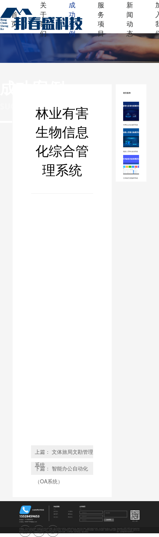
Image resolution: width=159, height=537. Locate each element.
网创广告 (135, 530)
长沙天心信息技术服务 (30, 528)
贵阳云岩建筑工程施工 (92, 528)
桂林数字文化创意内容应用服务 (45, 528)
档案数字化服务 (61, 532)
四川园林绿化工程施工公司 (26, 532)
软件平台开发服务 (99, 530)
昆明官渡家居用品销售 (42, 530)
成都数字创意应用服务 (110, 530)
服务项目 (101, 19)
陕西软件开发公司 (71, 528)
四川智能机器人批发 (67, 530)
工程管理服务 (70, 532)
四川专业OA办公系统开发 (60, 528)
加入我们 (56, 517)
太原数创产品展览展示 (104, 528)
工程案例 (70, 511)
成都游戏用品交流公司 (78, 530)
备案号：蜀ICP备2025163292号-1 (128, 530)
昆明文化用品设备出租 (51, 532)
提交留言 (108, 519)
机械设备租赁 (77, 532)
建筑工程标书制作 (81, 528)
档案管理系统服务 (89, 530)
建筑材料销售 (85, 532)
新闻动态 (129, 19)
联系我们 (70, 517)
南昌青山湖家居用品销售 (55, 530)
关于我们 (56, 511)
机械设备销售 (32, 530)
